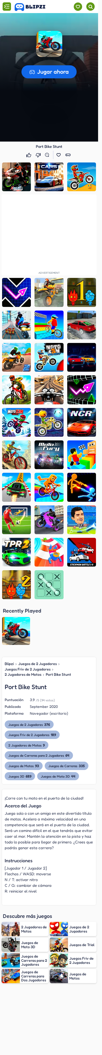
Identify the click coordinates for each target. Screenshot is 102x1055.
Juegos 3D (19, 776)
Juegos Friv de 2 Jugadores (27, 669)
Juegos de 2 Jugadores (37, 663)
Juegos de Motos (23, 765)
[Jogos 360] (34, 7)
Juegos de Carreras (66, 765)
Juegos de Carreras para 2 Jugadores (38, 755)
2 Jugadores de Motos (23, 674)
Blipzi (9, 663)
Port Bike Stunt (58, 674)
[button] (49, 44)
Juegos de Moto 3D (58, 776)
